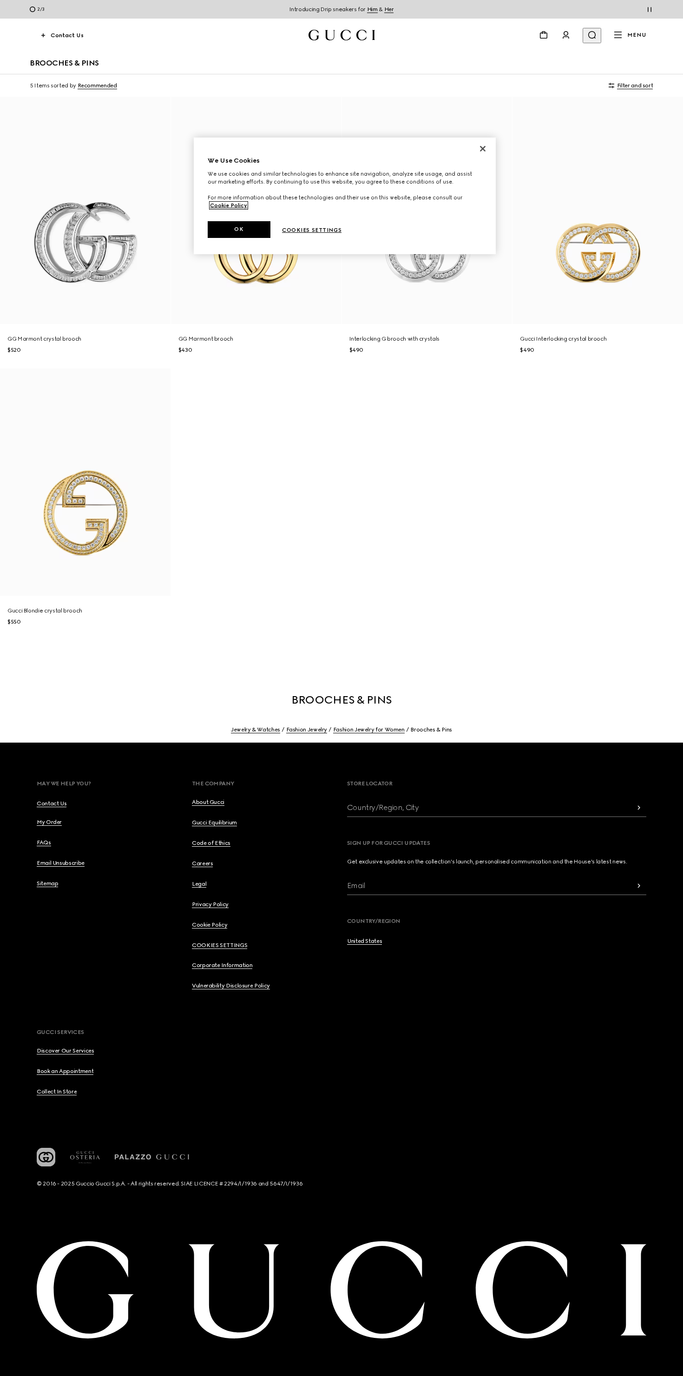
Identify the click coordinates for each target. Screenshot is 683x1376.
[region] (345, 196)
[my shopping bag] (543, 34)
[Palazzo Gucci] (152, 1157)
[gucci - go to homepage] (342, 35)
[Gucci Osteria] (85, 1157)
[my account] (565, 34)
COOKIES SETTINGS (219, 945)
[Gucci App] (46, 1157)
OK (238, 229)
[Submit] (638, 807)
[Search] (592, 35)
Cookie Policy (228, 205)
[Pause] (649, 9)
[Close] (483, 148)
